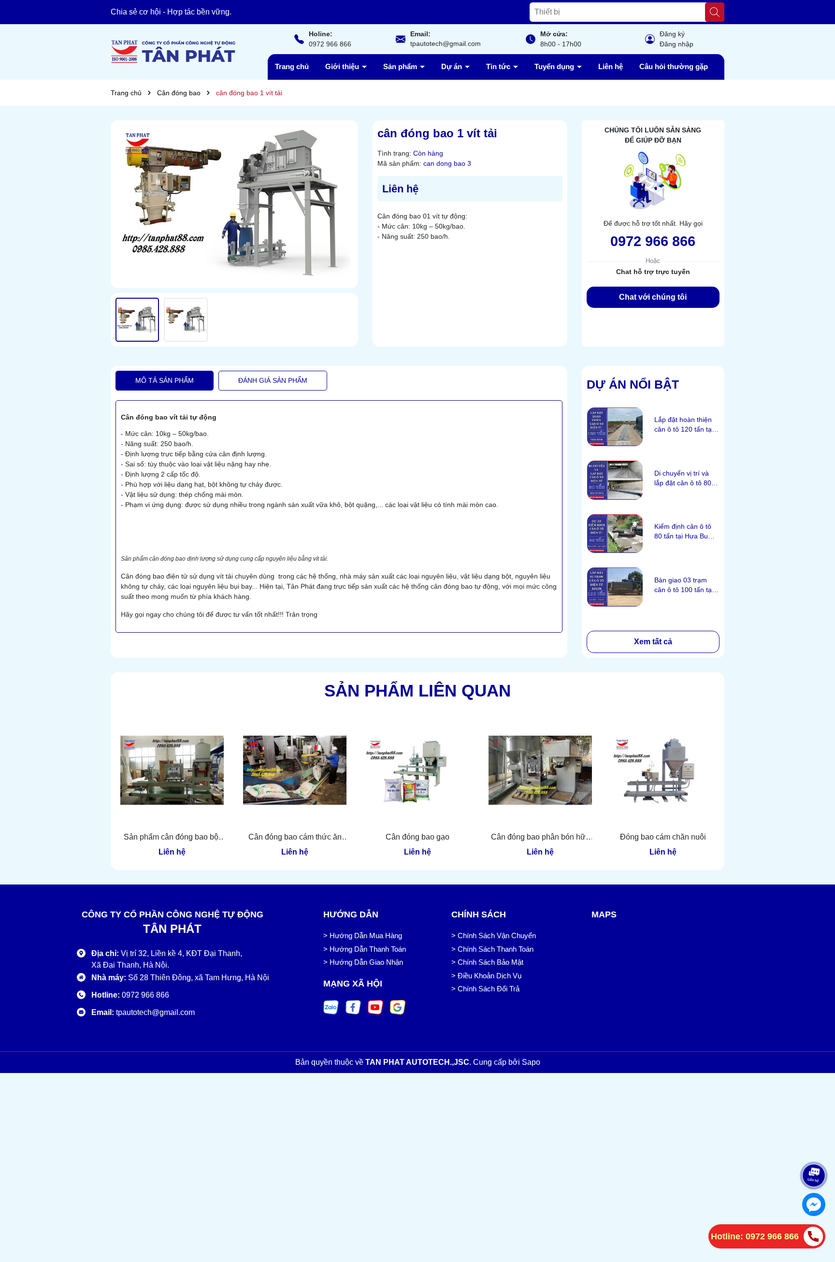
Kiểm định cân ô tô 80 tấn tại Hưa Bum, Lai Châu (685, 531)
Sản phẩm (401, 66)
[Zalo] (331, 1007)
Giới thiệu (343, 66)
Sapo (531, 1062)
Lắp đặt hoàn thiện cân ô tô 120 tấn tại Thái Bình (683, 425)
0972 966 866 (330, 44)
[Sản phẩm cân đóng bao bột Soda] (172, 770)
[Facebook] (353, 1007)
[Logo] (173, 51)
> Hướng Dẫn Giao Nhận (363, 962)
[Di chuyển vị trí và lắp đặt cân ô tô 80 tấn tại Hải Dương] (615, 480)
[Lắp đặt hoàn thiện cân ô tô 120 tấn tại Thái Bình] (615, 427)
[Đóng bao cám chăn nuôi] (663, 770)
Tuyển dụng (555, 66)
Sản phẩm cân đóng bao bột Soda (172, 837)
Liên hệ (610, 66)
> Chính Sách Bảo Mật (487, 962)
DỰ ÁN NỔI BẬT (633, 384)
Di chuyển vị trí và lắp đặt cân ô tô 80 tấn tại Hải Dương (682, 478)
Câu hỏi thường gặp (673, 66)
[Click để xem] (234, 204)
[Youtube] (375, 1007)
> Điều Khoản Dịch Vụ (486, 976)
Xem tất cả (653, 642)
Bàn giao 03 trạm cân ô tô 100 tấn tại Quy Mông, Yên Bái (684, 585)
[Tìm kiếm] (714, 12)
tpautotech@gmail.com (445, 43)
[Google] (397, 1007)
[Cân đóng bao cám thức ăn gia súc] (294, 770)
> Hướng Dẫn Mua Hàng (362, 935)
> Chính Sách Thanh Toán (492, 949)
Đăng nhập (676, 44)
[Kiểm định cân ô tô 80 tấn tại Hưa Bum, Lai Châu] (615, 533)
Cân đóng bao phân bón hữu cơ (540, 837)
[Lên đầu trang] (814, 1146)
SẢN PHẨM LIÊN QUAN (417, 690)
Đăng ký (672, 34)
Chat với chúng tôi (653, 297)
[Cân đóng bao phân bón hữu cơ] (540, 770)
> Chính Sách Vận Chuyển (493, 935)
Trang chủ (292, 66)
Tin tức (499, 66)
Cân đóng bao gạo (417, 837)
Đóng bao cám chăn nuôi (663, 837)
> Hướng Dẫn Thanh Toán (364, 949)
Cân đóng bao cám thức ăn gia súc (295, 837)
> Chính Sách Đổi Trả (485, 989)
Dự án (452, 66)
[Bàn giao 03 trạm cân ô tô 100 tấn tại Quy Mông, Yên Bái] (615, 587)
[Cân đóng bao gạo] (417, 770)
